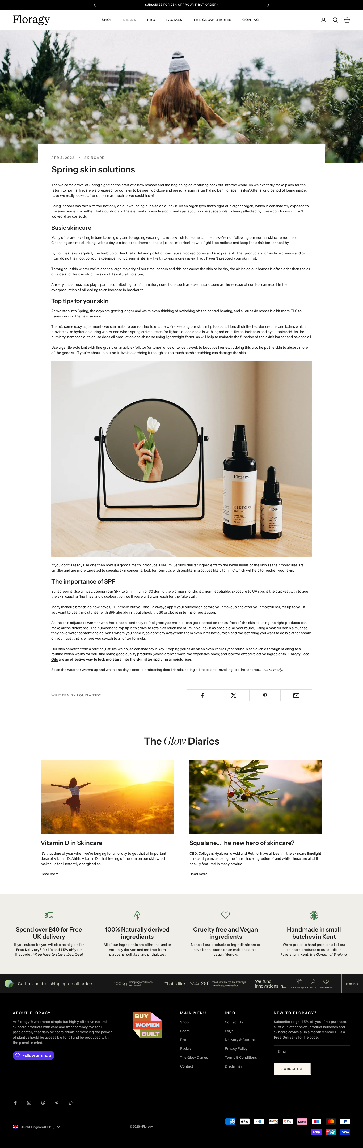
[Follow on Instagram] (29, 1103)
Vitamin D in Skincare (72, 843)
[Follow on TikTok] (70, 1103)
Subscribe (292, 1068)
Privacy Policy (236, 1048)
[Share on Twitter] (233, 695)
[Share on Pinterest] (265, 695)
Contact (251, 20)
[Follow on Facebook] (15, 1103)
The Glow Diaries (212, 20)
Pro (151, 20)
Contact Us (234, 1022)
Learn (130, 20)
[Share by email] (296, 695)
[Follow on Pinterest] (57, 1103)
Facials (174, 20)
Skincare (94, 158)
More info (352, 983)
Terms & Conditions (241, 1057)
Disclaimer (233, 1066)
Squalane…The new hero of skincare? (242, 843)
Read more (50, 873)
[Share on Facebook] (202, 695)
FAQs (229, 1030)
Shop (107, 20)
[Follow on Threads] (43, 1103)
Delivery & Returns (240, 1039)
